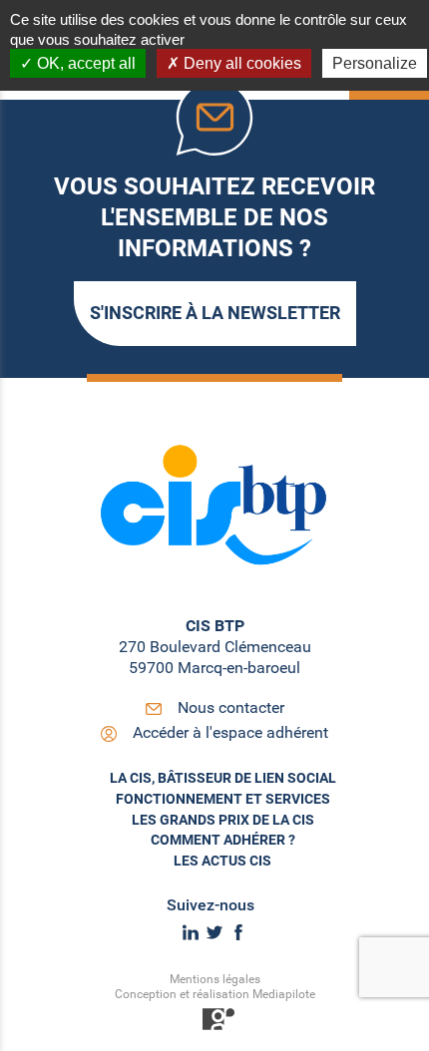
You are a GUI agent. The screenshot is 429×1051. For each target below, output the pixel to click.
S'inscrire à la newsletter (215, 312)
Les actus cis (222, 861)
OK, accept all (84, 63)
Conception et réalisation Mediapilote (215, 994)
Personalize (374, 63)
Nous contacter (231, 707)
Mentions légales (215, 979)
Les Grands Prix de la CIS (223, 820)
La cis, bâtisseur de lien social (223, 778)
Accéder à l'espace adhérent (230, 732)
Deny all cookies (240, 63)
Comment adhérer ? (223, 840)
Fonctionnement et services (223, 799)
